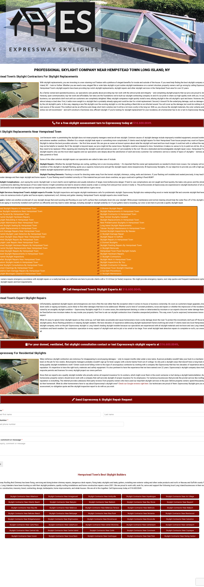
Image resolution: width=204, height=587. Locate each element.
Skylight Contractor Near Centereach (141, 525)
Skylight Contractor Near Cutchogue (102, 536)
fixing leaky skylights (101, 482)
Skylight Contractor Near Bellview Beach (24, 513)
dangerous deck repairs (81, 482)
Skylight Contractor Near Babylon (63, 502)
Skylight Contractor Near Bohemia (141, 513)
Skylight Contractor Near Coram (24, 536)
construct (75, 110)
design (47, 200)
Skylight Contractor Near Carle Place (24, 525)
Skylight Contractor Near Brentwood (180, 513)
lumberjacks (48, 488)
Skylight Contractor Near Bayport (180, 502)
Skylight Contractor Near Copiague (180, 530)
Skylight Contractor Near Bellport (180, 508)
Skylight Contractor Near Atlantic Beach (24, 502)
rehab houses (80, 488)
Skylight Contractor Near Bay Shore (141, 502)
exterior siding (143, 482)
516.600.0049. (142, 123)
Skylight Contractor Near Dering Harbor (180, 536)
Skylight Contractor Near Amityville (102, 496)
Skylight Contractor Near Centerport (180, 525)
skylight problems (47, 485)
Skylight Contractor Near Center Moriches (102, 525)
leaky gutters (119, 482)
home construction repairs (93, 485)
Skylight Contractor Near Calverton (180, 519)
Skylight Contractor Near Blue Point (102, 513)
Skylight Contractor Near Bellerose (63, 508)
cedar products (163, 482)
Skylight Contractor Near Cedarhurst (63, 525)
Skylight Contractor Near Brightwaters (63, 519)
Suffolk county (197, 482)
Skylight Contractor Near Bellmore (141, 508)
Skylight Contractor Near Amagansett (63, 496)
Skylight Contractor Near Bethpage (63, 513)
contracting (31, 488)
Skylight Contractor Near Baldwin (102, 502)
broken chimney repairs (61, 482)
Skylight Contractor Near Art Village (180, 496)
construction (7, 488)
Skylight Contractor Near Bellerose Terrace (102, 508)
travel (23, 488)
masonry (16, 488)
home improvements (62, 488)
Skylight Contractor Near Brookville (141, 519)
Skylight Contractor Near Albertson (24, 496)
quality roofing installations (67, 485)
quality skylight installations (56, 365)
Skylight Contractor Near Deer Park (141, 536)
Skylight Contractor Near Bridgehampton (24, 519)
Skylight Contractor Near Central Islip (24, 530)
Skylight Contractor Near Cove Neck (63, 536)
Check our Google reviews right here (133, 383)
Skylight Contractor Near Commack (141, 530)
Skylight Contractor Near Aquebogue (141, 496)
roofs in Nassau (180, 482)
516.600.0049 (131, 289)
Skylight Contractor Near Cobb (102, 530)
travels (45, 185)
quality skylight (69, 375)
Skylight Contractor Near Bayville (24, 508)
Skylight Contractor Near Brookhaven (102, 519)
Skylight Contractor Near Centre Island (63, 530)
